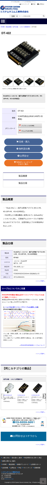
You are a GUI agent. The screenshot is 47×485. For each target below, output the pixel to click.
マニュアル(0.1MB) (27, 131)
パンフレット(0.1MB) (27, 125)
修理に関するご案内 (8, 461)
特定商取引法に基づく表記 (33, 458)
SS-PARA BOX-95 (21, 395)
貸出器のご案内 (17, 458)
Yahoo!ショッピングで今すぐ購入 (24, 163)
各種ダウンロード (23, 464)
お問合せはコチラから (25, 436)
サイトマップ (25, 4)
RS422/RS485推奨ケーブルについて (33, 345)
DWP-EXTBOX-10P (7, 395)
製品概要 (23, 176)
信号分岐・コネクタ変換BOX (21, 27)
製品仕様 (23, 183)
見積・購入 (24, 141)
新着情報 (37, 468)
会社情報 (5, 468)
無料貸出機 (24, 149)
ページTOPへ (40, 281)
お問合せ (41, 4)
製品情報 (8, 27)
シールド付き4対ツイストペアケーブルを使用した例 (21, 307)
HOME (3, 27)
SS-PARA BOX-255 (35, 395)
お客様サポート (36, 464)
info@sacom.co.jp (8, 478)
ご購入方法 (6, 458)
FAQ (34, 4)
